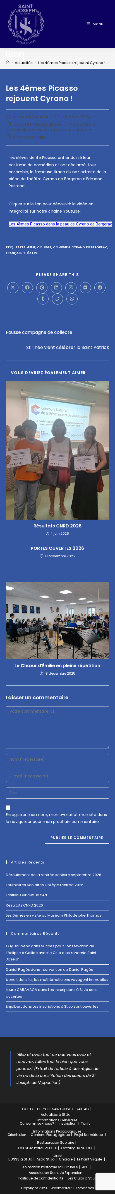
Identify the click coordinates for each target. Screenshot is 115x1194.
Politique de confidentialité (40, 1178)
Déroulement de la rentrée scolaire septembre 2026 (53, 874)
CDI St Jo (25, 1148)
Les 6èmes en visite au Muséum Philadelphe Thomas (53, 915)
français (13, 253)
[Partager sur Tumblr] (43, 299)
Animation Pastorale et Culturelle (50, 1167)
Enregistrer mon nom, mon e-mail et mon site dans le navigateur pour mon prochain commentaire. (56, 818)
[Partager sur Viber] (70, 287)
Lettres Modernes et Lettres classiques (46, 129)
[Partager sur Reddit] (100, 287)
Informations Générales (57, 1120)
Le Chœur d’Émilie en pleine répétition (57, 666)
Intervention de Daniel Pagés (67, 969)
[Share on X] (12, 287)
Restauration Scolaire (55, 1142)
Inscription (67, 1123)
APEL (85, 1167)
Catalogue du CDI (76, 1148)
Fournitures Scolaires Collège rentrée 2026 (44, 885)
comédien (61, 247)
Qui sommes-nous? (37, 1123)
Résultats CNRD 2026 (57, 526)
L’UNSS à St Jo (20, 1159)
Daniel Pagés (18, 969)
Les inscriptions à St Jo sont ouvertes (66, 1006)
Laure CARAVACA (30, 117)
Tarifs (85, 1123)
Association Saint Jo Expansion (55, 1172)
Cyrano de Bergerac (89, 247)
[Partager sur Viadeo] (57, 299)
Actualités (80, 124)
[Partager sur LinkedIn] (56, 287)
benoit (12, 979)
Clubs (57, 1155)
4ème (31, 247)
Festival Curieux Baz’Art (26, 895)
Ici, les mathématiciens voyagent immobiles (68, 979)
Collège (44, 247)
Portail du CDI (45, 1148)
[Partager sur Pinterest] (41, 287)
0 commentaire (29, 137)
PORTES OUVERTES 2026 (57, 548)
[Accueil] (7, 62)
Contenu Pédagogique (50, 1134)
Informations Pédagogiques (57, 1131)
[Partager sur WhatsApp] (72, 299)
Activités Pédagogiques (37, 124)
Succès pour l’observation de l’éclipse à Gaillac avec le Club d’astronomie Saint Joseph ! (51, 952)
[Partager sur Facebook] (27, 287)
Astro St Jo (45, 1159)
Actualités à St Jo (55, 1114)
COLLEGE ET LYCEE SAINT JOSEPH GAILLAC (55, 1109)
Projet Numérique (88, 1134)
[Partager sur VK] (85, 287)
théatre (30, 253)
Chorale (66, 1159)
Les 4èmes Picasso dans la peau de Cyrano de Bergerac (60, 224)
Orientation (17, 1134)
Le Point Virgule (89, 1159)
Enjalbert (14, 1006)
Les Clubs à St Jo (82, 1178)
